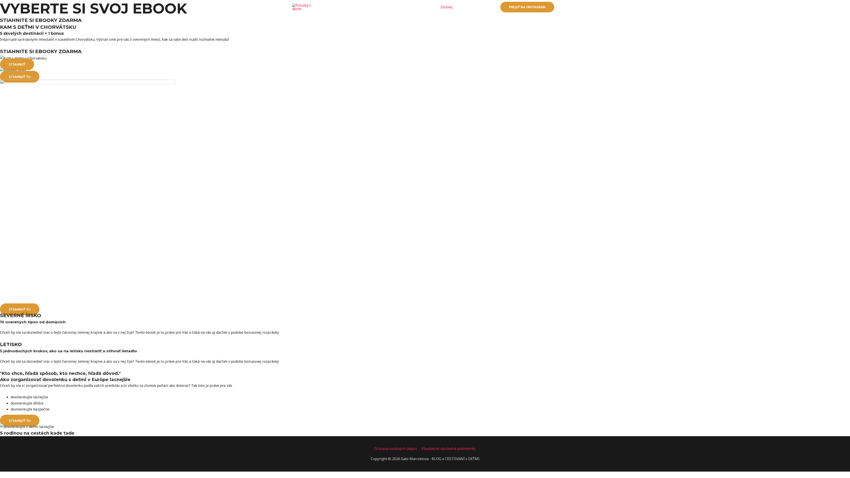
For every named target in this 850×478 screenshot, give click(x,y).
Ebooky (447, 7)
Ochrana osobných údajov (395, 448)
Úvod (400, 7)
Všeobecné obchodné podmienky (448, 448)
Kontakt (486, 7)
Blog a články (422, 7)
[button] (17, 64)
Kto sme (466, 7)
